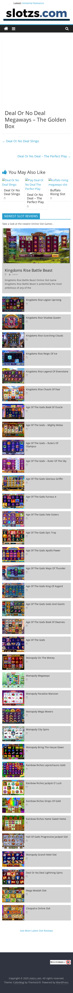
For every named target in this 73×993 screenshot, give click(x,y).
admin (15, 274)
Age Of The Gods (35, 640)
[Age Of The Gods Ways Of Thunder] (13, 566)
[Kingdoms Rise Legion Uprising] (13, 298)
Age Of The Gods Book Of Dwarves (45, 622)
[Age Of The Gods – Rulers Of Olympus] (13, 441)
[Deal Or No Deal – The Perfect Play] (36, 180)
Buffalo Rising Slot (57, 192)
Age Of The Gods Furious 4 (41, 496)
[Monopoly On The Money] (13, 656)
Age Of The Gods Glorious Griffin (44, 478)
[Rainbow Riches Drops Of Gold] (13, 799)
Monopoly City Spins (37, 729)
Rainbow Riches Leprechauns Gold (45, 765)
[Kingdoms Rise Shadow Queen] (13, 316)
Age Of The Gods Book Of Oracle (44, 407)
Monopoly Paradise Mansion (42, 693)
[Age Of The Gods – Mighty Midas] (13, 423)
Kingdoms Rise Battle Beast (28, 270)
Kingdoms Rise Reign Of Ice (41, 353)
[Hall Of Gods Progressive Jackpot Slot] (13, 835)
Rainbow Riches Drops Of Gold (43, 801)
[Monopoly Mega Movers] (13, 710)
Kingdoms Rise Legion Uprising (43, 299)
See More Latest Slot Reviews (36, 930)
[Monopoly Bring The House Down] (13, 745)
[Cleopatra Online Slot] (13, 906)
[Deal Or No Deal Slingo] (13, 180)
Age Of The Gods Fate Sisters (42, 514)
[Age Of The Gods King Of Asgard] (13, 584)
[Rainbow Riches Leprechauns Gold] (13, 763)
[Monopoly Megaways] (13, 674)
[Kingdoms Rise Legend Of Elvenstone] (13, 370)
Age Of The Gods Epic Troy (41, 532)
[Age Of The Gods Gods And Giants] (13, 602)
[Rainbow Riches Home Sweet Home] (13, 817)
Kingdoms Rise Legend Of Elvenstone (47, 371)
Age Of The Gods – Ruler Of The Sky (46, 461)
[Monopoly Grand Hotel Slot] (13, 853)
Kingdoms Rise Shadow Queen (43, 317)
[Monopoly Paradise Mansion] (13, 692)
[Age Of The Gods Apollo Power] (13, 549)
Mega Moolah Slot (36, 890)
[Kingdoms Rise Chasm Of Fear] (13, 387)
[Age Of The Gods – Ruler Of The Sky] (13, 459)
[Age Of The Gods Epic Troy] (13, 531)
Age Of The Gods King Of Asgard (44, 586)
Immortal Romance (33, 3)
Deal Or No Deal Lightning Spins (44, 872)
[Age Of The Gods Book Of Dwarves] (13, 620)
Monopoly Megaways (38, 675)
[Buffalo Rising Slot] (60, 180)
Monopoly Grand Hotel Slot (41, 854)
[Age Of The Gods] (13, 638)
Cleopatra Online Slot (38, 908)
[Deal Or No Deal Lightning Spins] (13, 871)
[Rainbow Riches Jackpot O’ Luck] (13, 781)
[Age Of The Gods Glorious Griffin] (13, 477)
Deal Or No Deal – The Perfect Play (44, 156)
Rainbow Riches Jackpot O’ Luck (43, 783)
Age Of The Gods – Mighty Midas (44, 425)
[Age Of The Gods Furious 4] (13, 495)
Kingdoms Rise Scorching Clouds (44, 335)
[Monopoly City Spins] (13, 727)
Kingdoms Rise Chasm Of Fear (43, 389)
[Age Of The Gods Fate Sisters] (13, 513)
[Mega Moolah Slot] (13, 889)
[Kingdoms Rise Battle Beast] (36, 230)
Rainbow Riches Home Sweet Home (46, 818)
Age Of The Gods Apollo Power (43, 550)
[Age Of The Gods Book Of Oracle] (13, 405)
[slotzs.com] (6, 28)
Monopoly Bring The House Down (45, 747)
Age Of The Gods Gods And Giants (45, 604)
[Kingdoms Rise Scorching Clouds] (13, 334)
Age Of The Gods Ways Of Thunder (46, 568)
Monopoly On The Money (40, 657)
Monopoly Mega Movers (39, 711)
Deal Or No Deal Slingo (20, 141)
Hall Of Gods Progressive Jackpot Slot (47, 836)
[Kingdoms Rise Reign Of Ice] (13, 352)
